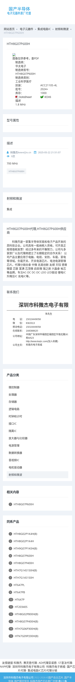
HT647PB (17, 592)
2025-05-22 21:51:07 (49, 152)
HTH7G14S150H (22, 577)
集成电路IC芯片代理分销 (42, 670)
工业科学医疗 (23, 81)
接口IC (13, 423)
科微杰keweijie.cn (20, 152)
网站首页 (9, 29)
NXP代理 (5, 666)
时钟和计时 (15, 416)
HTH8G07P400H (22, 563)
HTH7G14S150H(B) (23, 570)
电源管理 (14, 445)
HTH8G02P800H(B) (24, 614)
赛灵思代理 (30, 663)
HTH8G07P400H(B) (24, 621)
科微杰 (18, 663)
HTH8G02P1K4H (22, 541)
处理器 (13, 394)
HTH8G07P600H (16, 171)
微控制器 (14, 387)
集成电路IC (44, 29)
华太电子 (20, 66)
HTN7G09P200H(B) (24, 636)
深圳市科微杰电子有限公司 (28, 666)
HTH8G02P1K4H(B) (23, 534)
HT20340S (19, 607)
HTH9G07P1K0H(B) (23, 548)
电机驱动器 (15, 467)
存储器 (13, 401)
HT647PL (17, 585)
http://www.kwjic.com (36, 341)
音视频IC (14, 460)
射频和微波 (62, 29)
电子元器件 (26, 29)
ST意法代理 (65, 663)
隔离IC (13, 431)
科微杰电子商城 (34, 344)
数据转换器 (15, 453)
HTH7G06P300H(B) (24, 629)
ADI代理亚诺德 (48, 663)
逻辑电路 (14, 409)
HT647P (17, 599)
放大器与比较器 (18, 438)
